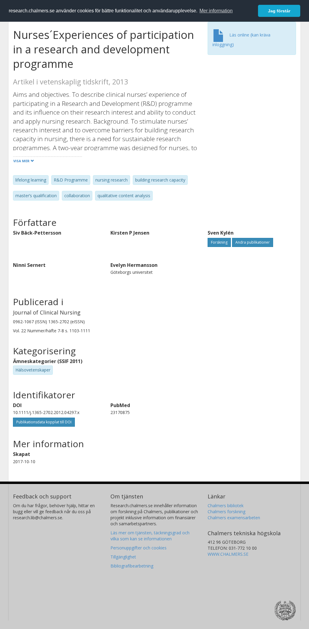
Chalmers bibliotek (226, 505)
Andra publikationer (252, 242)
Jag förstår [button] (279, 10)
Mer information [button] (216, 10)
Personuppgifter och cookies (138, 548)
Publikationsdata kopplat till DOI (44, 422)
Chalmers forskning (226, 511)
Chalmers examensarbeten (234, 517)
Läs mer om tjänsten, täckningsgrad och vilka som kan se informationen (150, 536)
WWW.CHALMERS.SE (228, 554)
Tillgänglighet (123, 557)
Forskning (219, 242)
